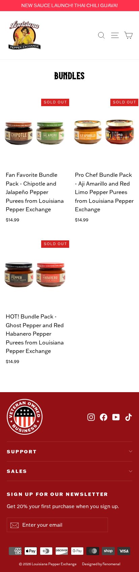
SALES (17, 471)
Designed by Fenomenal (101, 564)
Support (22, 451)
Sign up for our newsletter (57, 494)
